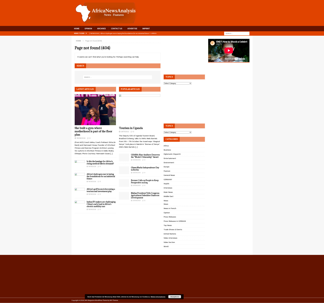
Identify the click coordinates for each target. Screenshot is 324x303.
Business (167, 149)
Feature (167, 171)
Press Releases (170, 216)
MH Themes (114, 300)
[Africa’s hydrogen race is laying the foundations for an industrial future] (80, 177)
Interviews (168, 187)
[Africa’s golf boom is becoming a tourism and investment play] (80, 192)
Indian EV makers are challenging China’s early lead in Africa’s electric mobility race (101, 204)
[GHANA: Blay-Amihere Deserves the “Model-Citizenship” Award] (124, 157)
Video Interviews (170, 238)
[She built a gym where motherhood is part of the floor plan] (95, 109)
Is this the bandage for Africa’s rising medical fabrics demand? (100, 162)
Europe (166, 166)
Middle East (168, 196)
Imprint (146, 28)
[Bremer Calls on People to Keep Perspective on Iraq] (124, 183)
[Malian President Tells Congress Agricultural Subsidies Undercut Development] (124, 196)
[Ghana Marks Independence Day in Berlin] (124, 170)
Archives (101, 28)
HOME (76, 28)
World (166, 246)
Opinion (167, 212)
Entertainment (170, 158)
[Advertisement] (183, 54)
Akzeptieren (174, 297)
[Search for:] (236, 33)
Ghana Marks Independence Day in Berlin (145, 168)
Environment (169, 162)
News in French (170, 208)
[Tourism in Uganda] (139, 109)
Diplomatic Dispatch (172, 154)
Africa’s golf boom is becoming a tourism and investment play (101, 190)
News (166, 200)
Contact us (116, 28)
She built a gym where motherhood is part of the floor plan (93, 131)
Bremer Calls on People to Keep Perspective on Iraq (145, 181)
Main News (168, 192)
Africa (166, 145)
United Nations (170, 233)
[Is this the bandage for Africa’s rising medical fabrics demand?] (80, 164)
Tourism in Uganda (131, 128)
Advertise (132, 28)
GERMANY (168, 179)
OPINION (88, 28)
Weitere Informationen (158, 297)
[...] (111, 153)
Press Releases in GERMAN (175, 221)
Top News (168, 225)
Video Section (169, 242)
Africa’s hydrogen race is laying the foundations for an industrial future (101, 176)
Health (166, 183)
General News (169, 175)
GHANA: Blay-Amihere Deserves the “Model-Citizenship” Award (145, 156)
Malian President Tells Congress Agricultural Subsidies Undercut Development (145, 195)
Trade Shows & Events (173, 229)
